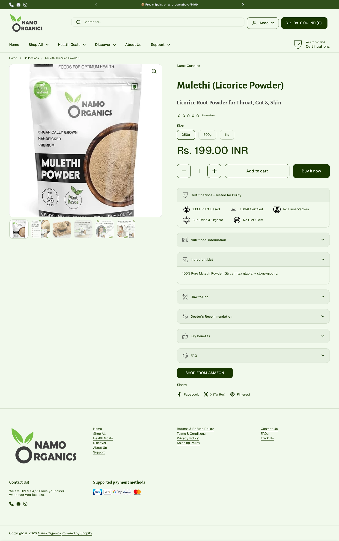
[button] (304, 23)
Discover (100, 443)
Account (266, 23)
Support (99, 452)
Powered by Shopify (77, 533)
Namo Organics (49, 533)
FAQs (265, 434)
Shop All (99, 434)
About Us (100, 448)
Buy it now (311, 171)
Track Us (267, 438)
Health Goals (103, 438)
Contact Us (269, 429)
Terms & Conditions (191, 434)
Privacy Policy (188, 438)
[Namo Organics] (26, 23)
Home (13, 58)
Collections (31, 58)
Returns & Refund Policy (195, 429)
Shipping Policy (188, 443)
